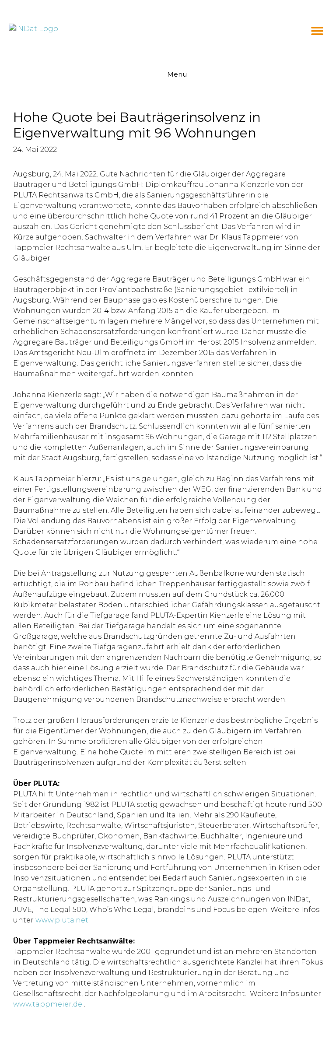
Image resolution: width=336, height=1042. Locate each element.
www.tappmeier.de (47, 1004)
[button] (317, 31)
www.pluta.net (61, 920)
